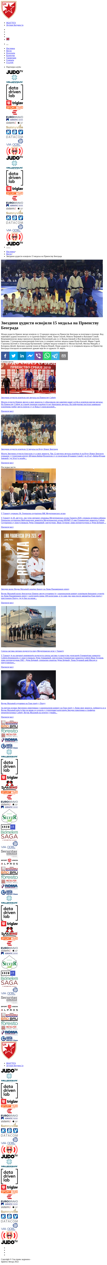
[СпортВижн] (10, 861)
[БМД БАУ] (10, 727)
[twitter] (13, 356)
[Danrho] (10, 786)
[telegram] (55, 356)
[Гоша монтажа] (10, 746)
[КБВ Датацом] (56, 134)
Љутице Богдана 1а (14, 25)
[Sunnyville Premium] (56, 127)
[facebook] (5, 356)
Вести (9, 51)
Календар (10, 55)
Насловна (10, 48)
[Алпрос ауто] (10, 865)
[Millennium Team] (56, 79)
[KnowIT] (10, 827)
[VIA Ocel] (56, 143)
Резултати (10, 53)
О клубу (9, 62)
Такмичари (11, 58)
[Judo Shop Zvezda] (7, 247)
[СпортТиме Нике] (56, 108)
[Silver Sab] (10, 816)
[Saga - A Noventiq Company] (10, 837)
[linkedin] (22, 356)
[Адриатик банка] (56, 120)
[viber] (38, 356)
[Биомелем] (10, 832)
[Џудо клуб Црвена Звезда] (8, 18)
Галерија (10, 60)
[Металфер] (10, 735)
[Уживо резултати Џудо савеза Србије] (56, 151)
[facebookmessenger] (30, 356)
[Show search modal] (9, 247)
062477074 (11, 23)
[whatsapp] (47, 356)
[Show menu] (7, 44)
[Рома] (10, 741)
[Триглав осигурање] (56, 103)
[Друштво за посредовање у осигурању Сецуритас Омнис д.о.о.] (10, 854)
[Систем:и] (56, 123)
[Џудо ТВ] (56, 72)
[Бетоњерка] (10, 722)
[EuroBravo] (56, 114)
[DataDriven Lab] (56, 92)
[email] (64, 356)
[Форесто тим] (10, 731)
